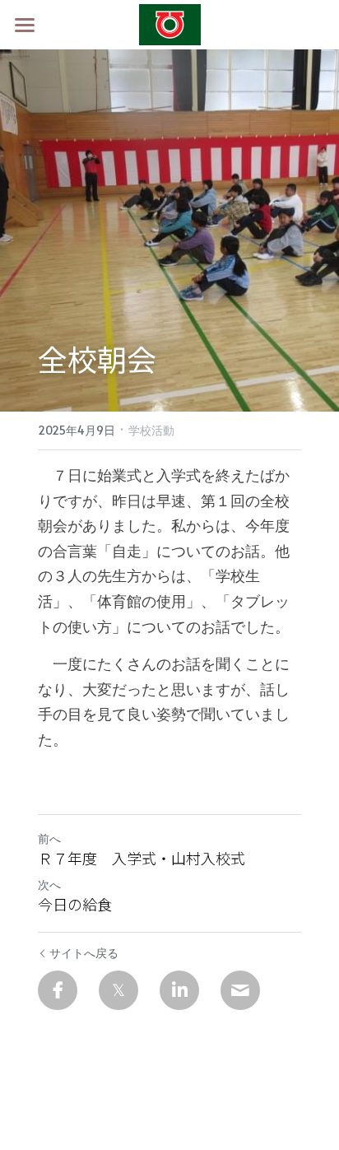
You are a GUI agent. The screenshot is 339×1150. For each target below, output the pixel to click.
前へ (49, 838)
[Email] (240, 990)
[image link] (170, 23)
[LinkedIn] (179, 990)
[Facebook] (57, 990)
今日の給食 (75, 904)
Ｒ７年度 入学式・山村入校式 (141, 858)
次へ (49, 884)
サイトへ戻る (83, 953)
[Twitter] (118, 990)
